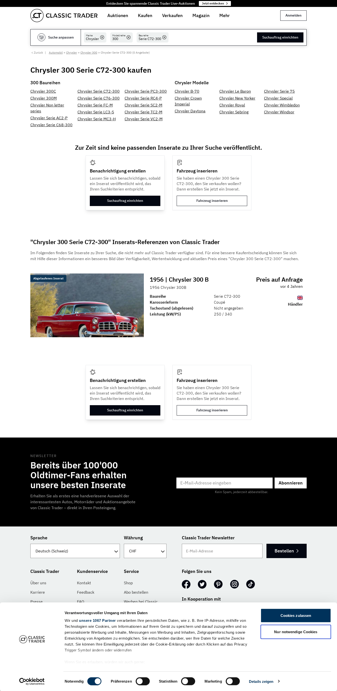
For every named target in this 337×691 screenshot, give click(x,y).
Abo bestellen (136, 592)
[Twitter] (202, 584)
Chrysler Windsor (279, 111)
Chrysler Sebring (233, 111)
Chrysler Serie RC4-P (143, 98)
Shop (128, 582)
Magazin (200, 15)
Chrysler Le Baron (235, 91)
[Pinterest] (218, 584)
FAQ (80, 601)
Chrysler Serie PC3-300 (146, 91)
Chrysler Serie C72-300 (98, 91)
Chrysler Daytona (190, 110)
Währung (133, 538)
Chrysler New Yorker (237, 98)
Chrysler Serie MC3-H (96, 118)
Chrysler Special (278, 98)
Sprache (38, 538)
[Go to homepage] (63, 15)
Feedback (85, 592)
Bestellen (284, 551)
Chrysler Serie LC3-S (95, 111)
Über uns (38, 582)
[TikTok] (250, 584)
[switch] (143, 681)
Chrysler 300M (43, 98)
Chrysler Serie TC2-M (143, 111)
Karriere (37, 592)
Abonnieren (291, 483)
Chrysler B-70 (187, 91)
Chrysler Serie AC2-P (49, 117)
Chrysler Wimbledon (282, 105)
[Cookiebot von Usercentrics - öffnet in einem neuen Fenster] (32, 681)
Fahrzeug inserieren (212, 200)
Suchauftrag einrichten (280, 37)
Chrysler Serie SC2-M (143, 105)
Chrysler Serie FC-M (95, 105)
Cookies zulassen (296, 615)
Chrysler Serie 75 (279, 91)
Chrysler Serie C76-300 (98, 98)
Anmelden (293, 15)
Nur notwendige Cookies (295, 631)
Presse (36, 601)
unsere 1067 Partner (97, 620)
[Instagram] (234, 584)
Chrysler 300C (43, 91)
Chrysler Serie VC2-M (144, 118)
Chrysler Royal (232, 105)
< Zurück (37, 52)
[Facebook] (186, 584)
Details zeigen (261, 681)
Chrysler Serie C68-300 (51, 124)
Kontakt (84, 582)
